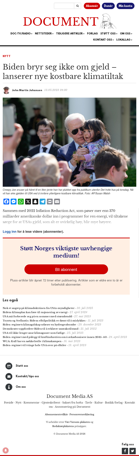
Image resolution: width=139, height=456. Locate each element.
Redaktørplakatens (63, 426)
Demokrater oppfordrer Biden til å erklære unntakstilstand (40, 328)
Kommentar (31, 402)
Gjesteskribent (51, 402)
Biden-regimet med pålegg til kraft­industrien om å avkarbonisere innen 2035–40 (55, 337)
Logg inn (9, 231)
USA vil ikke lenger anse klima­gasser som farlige (34, 332)
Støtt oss (22, 366)
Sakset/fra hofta (72, 402)
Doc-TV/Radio (20, 33)
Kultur (98, 402)
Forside (8, 402)
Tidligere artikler (69, 33)
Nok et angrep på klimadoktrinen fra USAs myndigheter (39, 308)
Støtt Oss (108, 33)
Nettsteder (43, 33)
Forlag (92, 33)
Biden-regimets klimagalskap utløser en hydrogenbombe (39, 324)
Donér (108, 6)
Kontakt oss (102, 39)
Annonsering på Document (72, 406)
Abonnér (92, 6)
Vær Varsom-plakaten (77, 422)
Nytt (7, 56)
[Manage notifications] (6, 450)
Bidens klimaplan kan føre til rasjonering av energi (35, 312)
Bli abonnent (66, 269)
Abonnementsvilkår (56, 414)
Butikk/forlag (114, 402)
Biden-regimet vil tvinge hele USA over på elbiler (34, 345)
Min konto (125, 6)
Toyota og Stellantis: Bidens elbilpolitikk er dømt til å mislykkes (44, 320)
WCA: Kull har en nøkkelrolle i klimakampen (32, 341)
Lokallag (123, 39)
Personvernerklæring (82, 414)
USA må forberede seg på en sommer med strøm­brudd (37, 316)
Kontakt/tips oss (27, 376)
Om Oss (125, 33)
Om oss (21, 387)
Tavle (88, 402)
